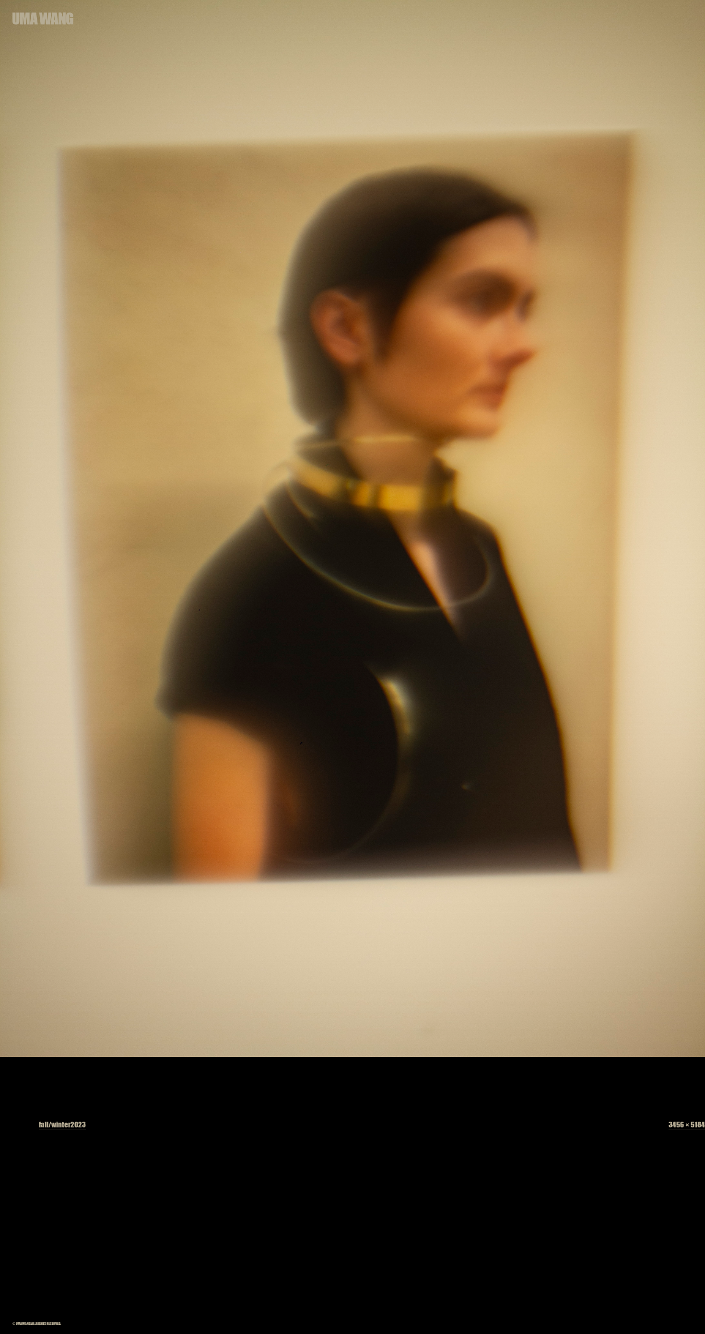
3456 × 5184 (687, 1124)
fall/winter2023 (62, 1124)
